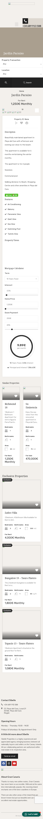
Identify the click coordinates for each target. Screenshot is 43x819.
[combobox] (21, 64)
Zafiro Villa (11, 512)
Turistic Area (13, 234)
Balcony (11, 209)
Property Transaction (11, 60)
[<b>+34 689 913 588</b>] (25, 21)
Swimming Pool (14, 229)
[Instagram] (9, 763)
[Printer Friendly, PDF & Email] (11, 195)
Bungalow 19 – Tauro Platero (20, 578)
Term (7, 273)
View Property (11, 397)
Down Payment (11, 313)
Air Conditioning (14, 204)
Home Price (10, 299)
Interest (8, 285)
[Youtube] (14, 763)
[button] (16, 24)
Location (5, 70)
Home (21, 91)
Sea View (11, 224)
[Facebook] (3, 763)
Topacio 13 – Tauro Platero (19, 643)
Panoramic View (14, 214)
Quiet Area (12, 219)
